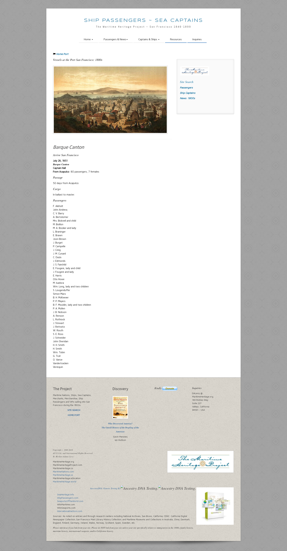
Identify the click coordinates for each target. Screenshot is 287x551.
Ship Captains (187, 92)
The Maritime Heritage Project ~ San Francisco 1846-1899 (143, 26)
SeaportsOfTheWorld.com (70, 501)
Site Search (186, 82)
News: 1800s (187, 98)
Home (87, 39)
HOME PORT (74, 415)
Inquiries (197, 39)
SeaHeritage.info (65, 494)
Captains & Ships (148, 39)
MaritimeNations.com (63, 471)
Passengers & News (115, 39)
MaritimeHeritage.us (63, 475)
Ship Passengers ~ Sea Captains (143, 20)
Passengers (186, 87)
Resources (176, 39)
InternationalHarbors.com (69, 511)
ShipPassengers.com (67, 497)
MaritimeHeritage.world (64, 481)
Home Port (62, 54)
